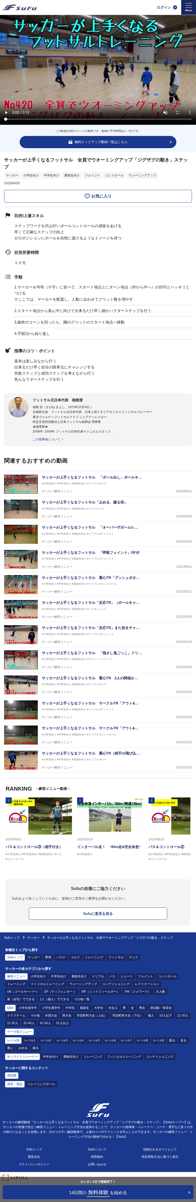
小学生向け (31, 175)
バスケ (61, 957)
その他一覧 (82, 999)
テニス (133, 957)
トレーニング (94, 957)
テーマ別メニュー (19, 1032)
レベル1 (29, 1040)
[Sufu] (20, 7)
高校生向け (72, 175)
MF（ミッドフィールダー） (101, 991)
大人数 (160, 991)
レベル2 (46, 1040)
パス (112, 976)
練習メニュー (16, 976)
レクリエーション (147, 984)
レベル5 (94, 1040)
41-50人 (45, 1023)
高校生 (84, 1008)
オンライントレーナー (22, 1056)
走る (183, 1040)
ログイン (164, 7)
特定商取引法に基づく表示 (160, 1157)
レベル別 (13, 1040)
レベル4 (78, 1040)
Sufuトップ (12, 937)
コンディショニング (116, 984)
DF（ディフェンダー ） (60, 991)
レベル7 (126, 1040)
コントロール (114, 175)
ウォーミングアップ (142, 175)
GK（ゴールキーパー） (23, 991)
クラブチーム (16, 1015)
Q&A (10, 1008)
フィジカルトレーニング (47, 984)
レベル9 (158, 1040)
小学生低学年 (28, 1008)
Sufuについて (97, 1149)
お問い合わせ (97, 1164)
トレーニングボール (41, 1084)
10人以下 (165, 1015)
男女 (142, 1008)
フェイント (92, 175)
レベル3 (62, 1040)
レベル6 (110, 1040)
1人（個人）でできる (54, 999)
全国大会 (51, 1015)
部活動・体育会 (161, 1008)
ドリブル (98, 976)
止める (23, 1048)
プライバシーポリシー (34, 1164)
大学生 (98, 1008)
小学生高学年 (51, 1008)
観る (172, 1040)
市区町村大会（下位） (127, 1015)
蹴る (36, 1048)
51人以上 (62, 1023)
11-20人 (182, 1015)
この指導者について (46, 439)
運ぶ (10, 1048)
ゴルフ (75, 957)
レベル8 (142, 1040)
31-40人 (29, 1023)
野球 (48, 957)
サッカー (12, 175)
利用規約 (97, 1157)
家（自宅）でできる (21, 999)
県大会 (66, 1015)
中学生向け (51, 175)
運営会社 (34, 1157)
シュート (126, 976)
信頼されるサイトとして (160, 1149)
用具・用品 (14, 1084)
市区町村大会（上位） (92, 1015)
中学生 (70, 1008)
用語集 (11, 1075)
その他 (35, 1015)
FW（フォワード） (138, 991)
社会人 (113, 1008)
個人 (151, 1015)
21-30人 (12, 1023)
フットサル (116, 957)
